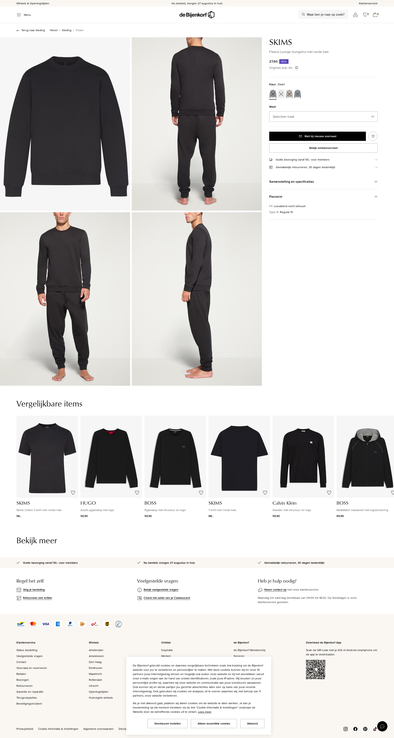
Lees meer (205, 711)
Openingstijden (98, 691)
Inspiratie (167, 650)
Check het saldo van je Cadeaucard (167, 598)
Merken (166, 656)
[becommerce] (118, 626)
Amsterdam (96, 650)
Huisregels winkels (101, 697)
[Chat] (382, 726)
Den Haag (95, 662)
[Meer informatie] (296, 67)
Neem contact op (275, 589)
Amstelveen (96, 656)
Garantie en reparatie (29, 691)
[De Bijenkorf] (197, 15)
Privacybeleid (24, 728)
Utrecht (93, 685)
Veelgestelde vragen (29, 656)
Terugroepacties (26, 697)
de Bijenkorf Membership (250, 650)
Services (239, 656)
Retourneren (24, 685)
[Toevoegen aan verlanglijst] (373, 136)
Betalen (21, 673)
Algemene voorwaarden (98, 728)
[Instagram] (345, 728)
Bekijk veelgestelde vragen (161, 589)
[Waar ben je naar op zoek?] (303, 14)
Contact (21, 662)
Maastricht (95, 673)
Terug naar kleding (33, 30)
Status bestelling (26, 650)
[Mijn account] (355, 14)
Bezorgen (22, 679)
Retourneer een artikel (37, 598)
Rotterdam (95, 679)
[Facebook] (355, 728)
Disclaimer (125, 728)
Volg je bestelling (34, 589)
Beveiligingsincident (29, 703)
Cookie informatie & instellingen (58, 728)
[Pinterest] (365, 728)
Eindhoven (95, 668)
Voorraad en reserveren (31, 668)
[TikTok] (375, 728)
